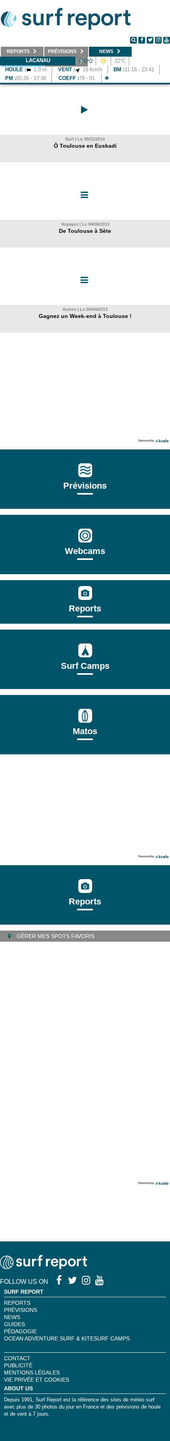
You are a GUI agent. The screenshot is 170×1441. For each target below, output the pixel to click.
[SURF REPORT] (43, 1267)
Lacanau (38, 60)
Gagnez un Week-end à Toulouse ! (85, 316)
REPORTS (17, 1303)
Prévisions (20, 1310)
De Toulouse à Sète (85, 231)
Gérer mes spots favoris (54, 936)
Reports (85, 608)
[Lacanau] (107, 78)
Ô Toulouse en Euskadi (85, 146)
